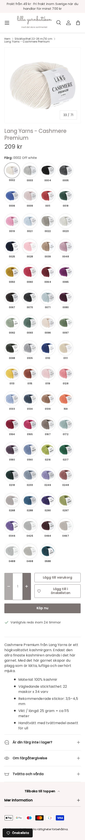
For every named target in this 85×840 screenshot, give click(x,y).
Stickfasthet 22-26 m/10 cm (33, 39)
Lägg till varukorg (57, 577)
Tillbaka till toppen (40, 791)
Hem (7, 39)
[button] (78, 23)
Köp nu (42, 608)
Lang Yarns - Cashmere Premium (27, 41)
